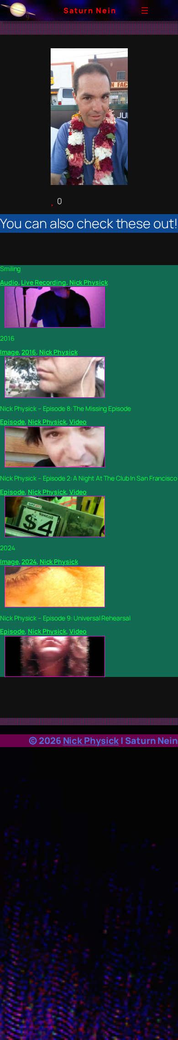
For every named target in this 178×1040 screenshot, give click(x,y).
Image (9, 352)
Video (78, 421)
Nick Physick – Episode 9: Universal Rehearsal (65, 618)
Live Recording (43, 282)
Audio (9, 282)
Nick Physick (88, 282)
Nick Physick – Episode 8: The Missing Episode (65, 408)
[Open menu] (144, 10)
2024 (7, 548)
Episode (12, 421)
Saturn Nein (89, 10)
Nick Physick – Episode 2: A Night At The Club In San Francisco (88, 478)
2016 (7, 338)
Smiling (10, 268)
